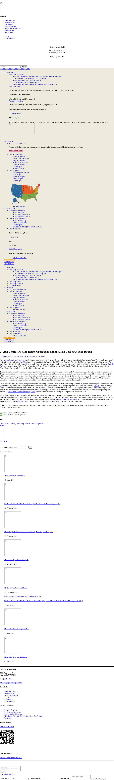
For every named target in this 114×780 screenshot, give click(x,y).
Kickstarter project (53, 401)
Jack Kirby (23, 362)
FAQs (6, 36)
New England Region (12, 28)
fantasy (13, 424)
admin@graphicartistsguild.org (11, 683)
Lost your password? (7, 774)
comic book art (5, 424)
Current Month (14, 237)
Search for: (4, 447)
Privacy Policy (9, 38)
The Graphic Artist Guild (36, 356)
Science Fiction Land (19, 401)
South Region (9, 30)
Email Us (3, 60)
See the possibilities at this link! (11, 758)
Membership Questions (8, 62)
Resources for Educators (13, 714)
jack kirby (20, 424)
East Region (8, 24)
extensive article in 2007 (69, 399)
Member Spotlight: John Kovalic (14, 475)
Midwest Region (10, 26)
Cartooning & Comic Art (10, 356)
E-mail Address (34, 779)
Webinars (7, 718)
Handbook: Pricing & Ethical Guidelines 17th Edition (23, 716)
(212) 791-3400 (5, 679)
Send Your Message (98, 779)
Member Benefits (10, 710)
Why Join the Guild (11, 695)
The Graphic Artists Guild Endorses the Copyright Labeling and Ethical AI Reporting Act (32, 504)
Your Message (66, 779)
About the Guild (10, 20)
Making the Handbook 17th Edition (15, 588)
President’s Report (16, 151)
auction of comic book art (12, 360)
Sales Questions (5, 64)
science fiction (30, 424)
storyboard (39, 424)
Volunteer (7, 699)
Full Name (3, 779)
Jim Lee (96, 386)
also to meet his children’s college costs (21, 392)
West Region (8, 32)
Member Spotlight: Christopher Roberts (16, 629)
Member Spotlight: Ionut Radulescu (15, 657)
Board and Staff (10, 22)
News (22, 356)
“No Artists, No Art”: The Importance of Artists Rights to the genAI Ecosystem (28, 532)
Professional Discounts (12, 712)
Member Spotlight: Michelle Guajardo (16, 560)
